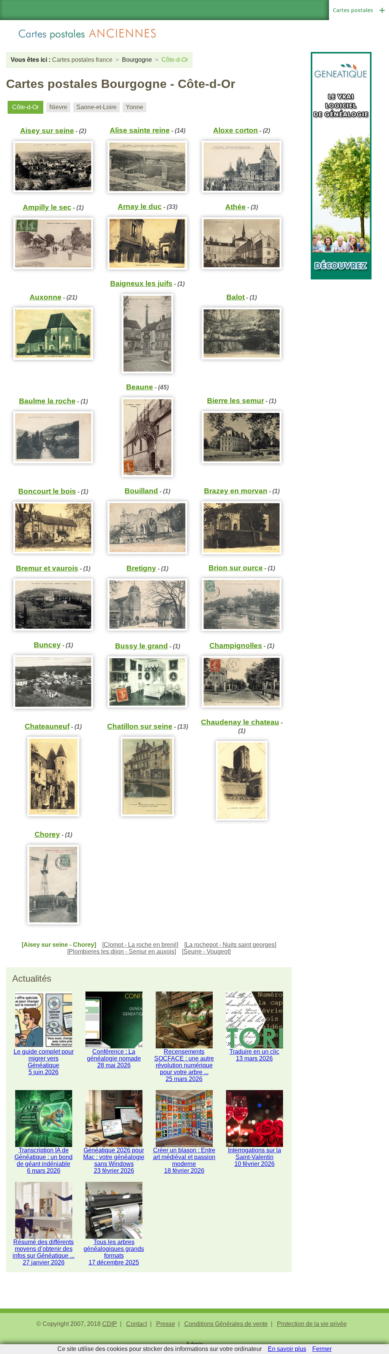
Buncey (47, 645)
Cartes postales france (82, 59)
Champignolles (235, 646)
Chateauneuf (47, 726)
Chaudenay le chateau (240, 722)
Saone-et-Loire (96, 107)
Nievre (58, 107)
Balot (235, 297)
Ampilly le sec (47, 207)
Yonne (134, 107)
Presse (165, 1324)
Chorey (47, 834)
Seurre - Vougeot (206, 951)
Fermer (322, 1349)
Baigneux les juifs (141, 283)
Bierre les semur (235, 401)
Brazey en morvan (235, 491)
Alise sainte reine (140, 130)
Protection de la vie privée (312, 1324)
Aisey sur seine (47, 131)
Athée (235, 207)
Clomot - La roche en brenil (140, 944)
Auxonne (46, 297)
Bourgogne (137, 59)
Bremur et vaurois (47, 568)
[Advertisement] (341, 393)
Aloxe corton (235, 130)
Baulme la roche (47, 401)
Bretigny (141, 568)
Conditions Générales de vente (226, 1324)
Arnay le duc (140, 206)
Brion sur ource (236, 568)
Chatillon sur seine (139, 726)
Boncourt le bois (47, 491)
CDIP (109, 1324)
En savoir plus (287, 1349)
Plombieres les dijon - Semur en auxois (121, 951)
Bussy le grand (141, 646)
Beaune (139, 387)
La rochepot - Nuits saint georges (230, 944)
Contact (136, 1324)
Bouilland (141, 491)
